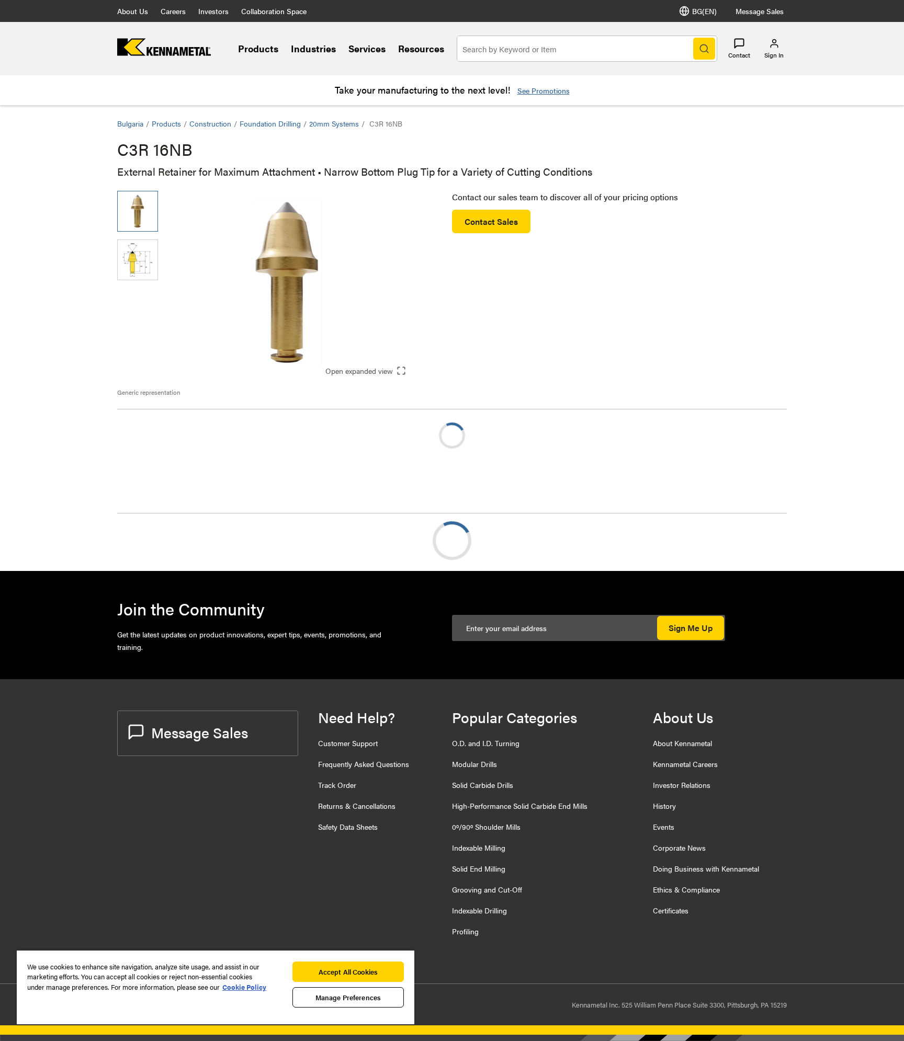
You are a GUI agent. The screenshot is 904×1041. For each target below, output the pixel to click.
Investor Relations (681, 785)
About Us (132, 11)
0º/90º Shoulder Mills (486, 826)
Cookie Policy (244, 987)
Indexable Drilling (479, 910)
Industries (313, 48)
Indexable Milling (478, 847)
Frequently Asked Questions (363, 764)
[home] (164, 53)
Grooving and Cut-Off (487, 889)
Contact (739, 55)
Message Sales (760, 11)
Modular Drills (474, 764)
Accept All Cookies (348, 972)
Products (258, 48)
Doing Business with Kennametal (706, 868)
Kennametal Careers (685, 764)
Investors (213, 11)
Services (367, 48)
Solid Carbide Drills (482, 785)
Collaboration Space (274, 11)
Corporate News (679, 847)
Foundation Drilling (270, 123)
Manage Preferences (348, 997)
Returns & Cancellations (357, 805)
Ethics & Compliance (686, 889)
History (664, 805)
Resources (421, 48)
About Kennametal (682, 743)
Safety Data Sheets (348, 826)
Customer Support (348, 743)
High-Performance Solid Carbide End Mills (519, 805)
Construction (210, 123)
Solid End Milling (478, 868)
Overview (155, 540)
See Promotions (543, 90)
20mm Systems (334, 123)
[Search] (704, 49)
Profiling (465, 931)
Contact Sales (491, 221)
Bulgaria (130, 123)
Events (663, 826)
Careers (173, 11)
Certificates (670, 910)
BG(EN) (704, 11)
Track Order (337, 785)
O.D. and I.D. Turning (485, 743)
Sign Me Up (691, 628)
